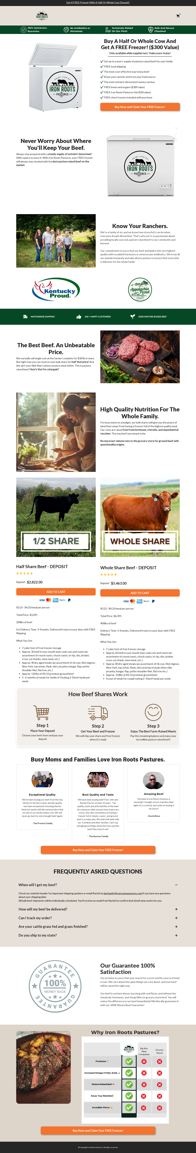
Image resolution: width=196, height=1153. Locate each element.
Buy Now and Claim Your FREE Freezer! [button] (140, 107)
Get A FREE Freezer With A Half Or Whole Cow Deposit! (98, 2)
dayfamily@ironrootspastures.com (122, 893)
